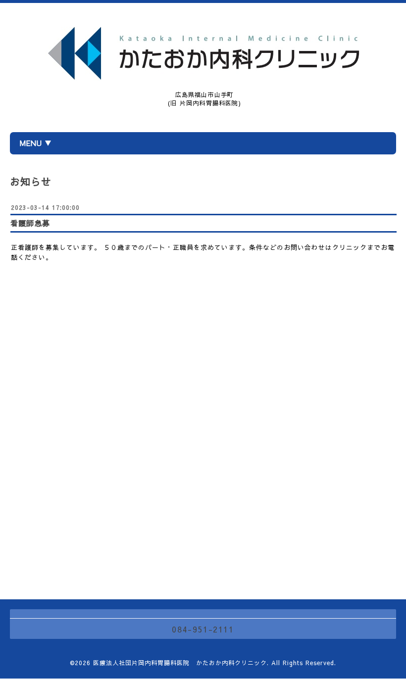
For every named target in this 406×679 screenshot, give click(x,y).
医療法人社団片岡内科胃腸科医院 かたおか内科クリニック (180, 663)
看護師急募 (30, 223)
